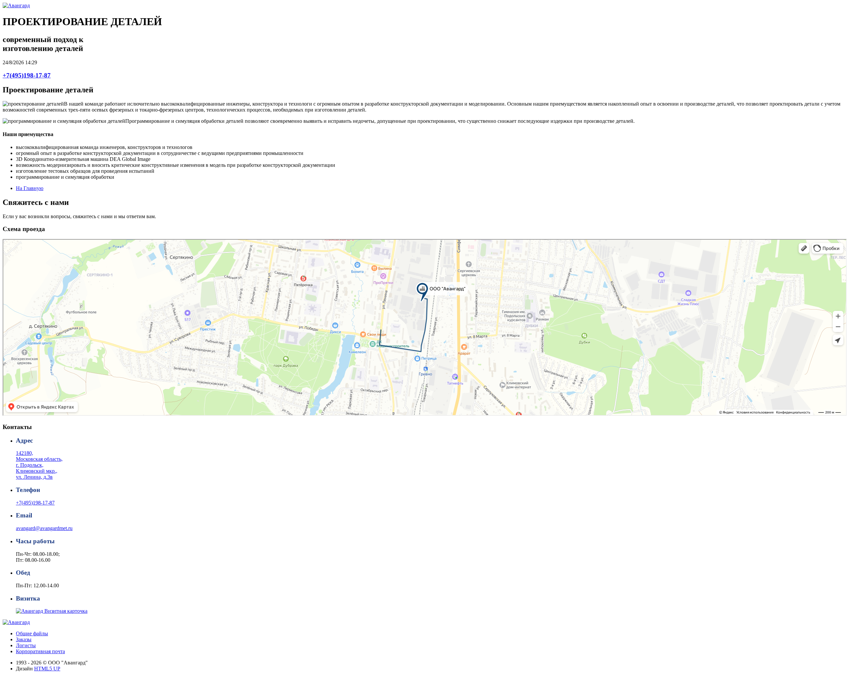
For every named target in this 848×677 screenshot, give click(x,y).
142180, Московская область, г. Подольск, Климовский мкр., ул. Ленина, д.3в (39, 465)
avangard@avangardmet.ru (44, 528)
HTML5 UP (47, 668)
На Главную (29, 188)
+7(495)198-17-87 (27, 75)
